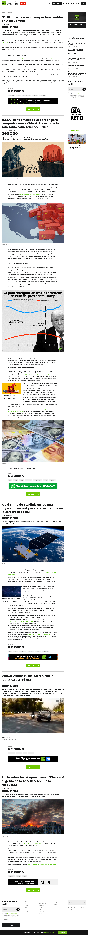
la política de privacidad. (78, 93)
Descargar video (6, 735)
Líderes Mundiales (29, 914)
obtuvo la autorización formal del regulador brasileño (30, 620)
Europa (45, 480)
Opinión (48, 8)
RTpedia (26, 912)
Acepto (76, 93)
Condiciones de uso (43, 913)
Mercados (53, 480)
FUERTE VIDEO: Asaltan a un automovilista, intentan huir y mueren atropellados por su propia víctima (76, 51)
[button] (33, 716)
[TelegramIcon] (71, 3)
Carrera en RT (42, 911)
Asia (10, 480)
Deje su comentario (33, 109)
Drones (18, 753)
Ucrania (31, 753)
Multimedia (62, 8)
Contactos (41, 905)
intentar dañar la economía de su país (34, 843)
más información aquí (49, 932)
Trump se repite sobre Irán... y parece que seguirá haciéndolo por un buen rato (76, 147)
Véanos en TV (56, 3)
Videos (26, 907)
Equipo (40, 907)
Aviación (35, 95)
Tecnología (46, 651)
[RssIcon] (69, 910)
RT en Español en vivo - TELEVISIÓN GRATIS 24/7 (75, 25)
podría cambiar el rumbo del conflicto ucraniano (42, 864)
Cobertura (41, 909)
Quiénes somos (42, 903)
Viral (20, 8)
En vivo (23, 3)
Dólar (21, 480)
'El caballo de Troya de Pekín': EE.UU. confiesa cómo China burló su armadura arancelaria (11, 397)
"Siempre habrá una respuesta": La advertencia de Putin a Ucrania (77, 66)
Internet (38, 651)
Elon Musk (31, 651)
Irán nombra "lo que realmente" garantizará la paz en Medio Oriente (77, 59)
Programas (33, 8)
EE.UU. (52, 59)
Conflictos (11, 753)
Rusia (19, 95)
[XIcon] (69, 3)
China (16, 480)
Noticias (8, 8)
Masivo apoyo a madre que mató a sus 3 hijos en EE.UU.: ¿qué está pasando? (77, 43)
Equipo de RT (78, 8)
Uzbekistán (20, 59)
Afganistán (5, 42)
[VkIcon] (64, 3)
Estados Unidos (26, 95)
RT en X (11, 925)
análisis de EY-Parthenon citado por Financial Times (37, 375)
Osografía (73, 130)
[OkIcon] (76, 3)
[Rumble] (66, 3)
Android (55, 904)
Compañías (22, 651)
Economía (28, 480)
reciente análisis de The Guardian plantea (30, 195)
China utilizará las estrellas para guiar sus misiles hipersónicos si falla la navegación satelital (11, 600)
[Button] (49, 3)
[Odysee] (74, 907)
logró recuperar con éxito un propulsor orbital (39, 634)
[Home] (4, 3)
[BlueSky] (74, 3)
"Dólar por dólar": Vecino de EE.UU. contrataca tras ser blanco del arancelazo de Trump (77, 73)
